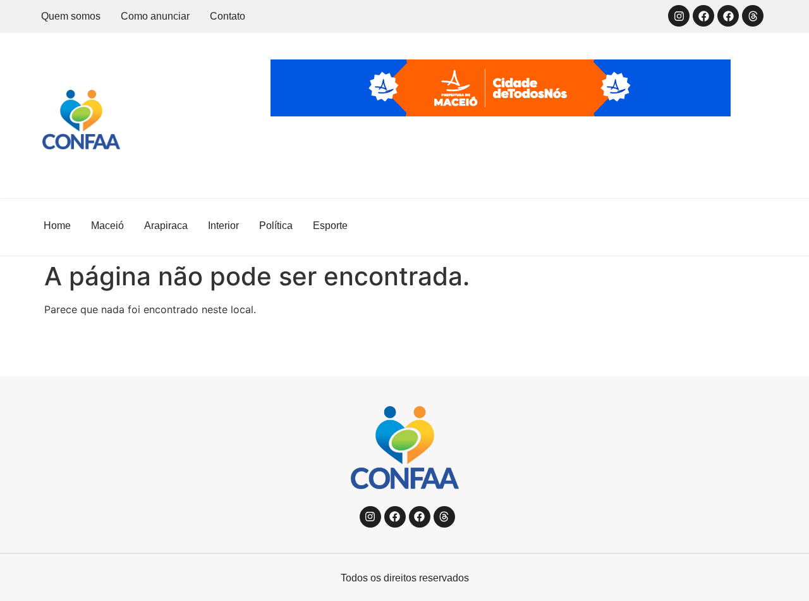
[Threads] (752, 16)
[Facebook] (703, 16)
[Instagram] (679, 16)
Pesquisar (724, 227)
